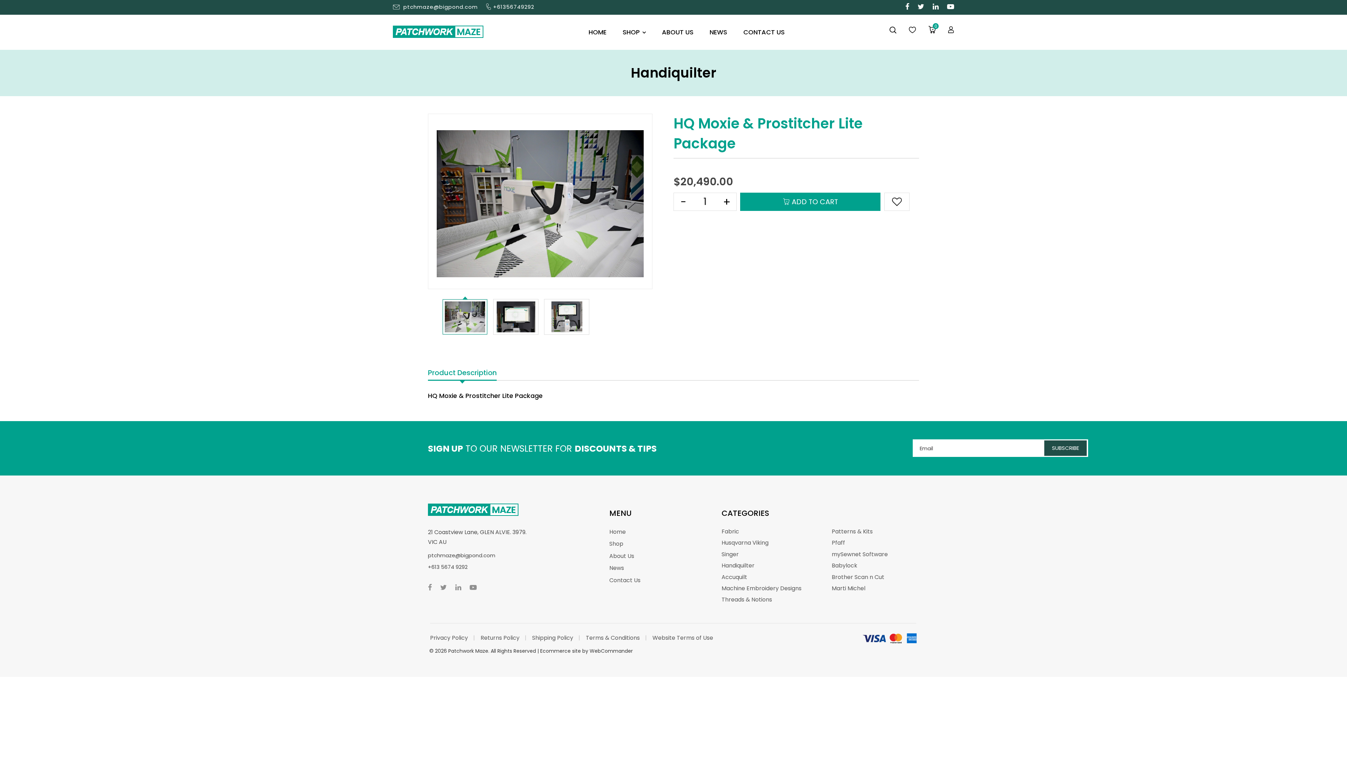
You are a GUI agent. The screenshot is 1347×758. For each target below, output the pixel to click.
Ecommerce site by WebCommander (586, 650)
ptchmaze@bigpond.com (440, 7)
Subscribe (1065, 448)
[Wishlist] (912, 30)
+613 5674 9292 (448, 567)
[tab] (462, 373)
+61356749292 (513, 7)
